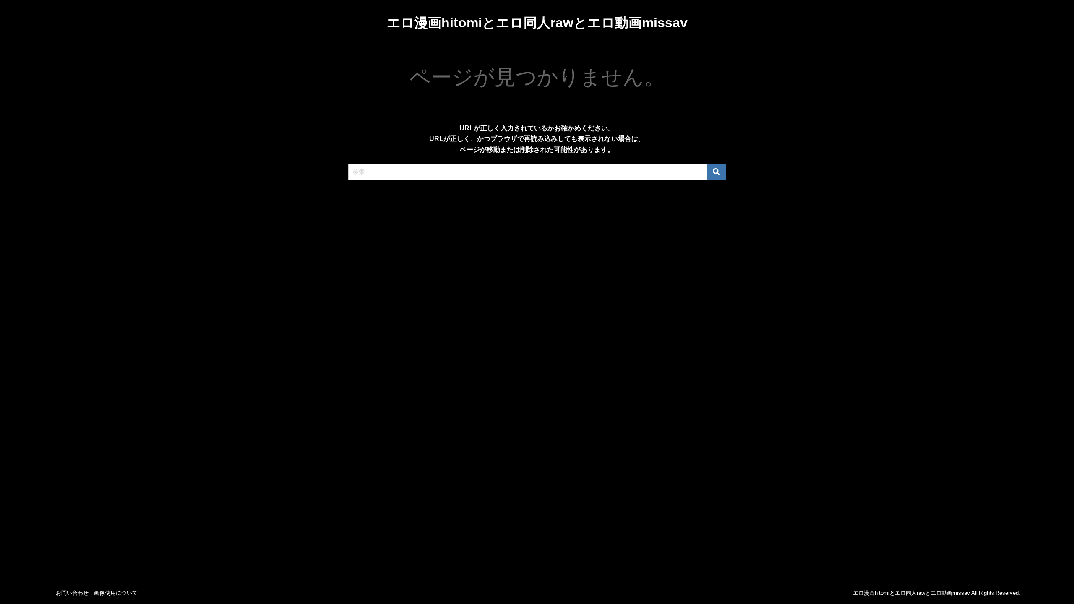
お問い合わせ (72, 593)
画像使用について (116, 593)
